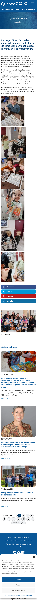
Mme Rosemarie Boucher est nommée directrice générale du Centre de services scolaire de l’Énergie (18, 444)
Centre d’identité (23, 537)
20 (19, 519)
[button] (34, 557)
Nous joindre (12, 537)
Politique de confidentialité (13, 541)
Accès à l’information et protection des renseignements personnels (18, 545)
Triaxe (23, 599)
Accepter (18, 579)
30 (24, 519)
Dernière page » (18, 523)
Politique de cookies (9, 595)
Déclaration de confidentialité (24, 595)
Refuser (18, 585)
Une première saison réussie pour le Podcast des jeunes (17, 494)
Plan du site (28, 541)
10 (13, 519)
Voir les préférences (18, 590)
